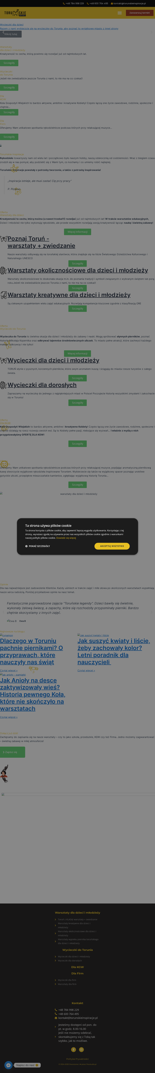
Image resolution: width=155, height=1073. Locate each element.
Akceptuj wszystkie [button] (112, 546)
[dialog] (77, 536)
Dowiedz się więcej (66, 537)
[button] (37, 546)
